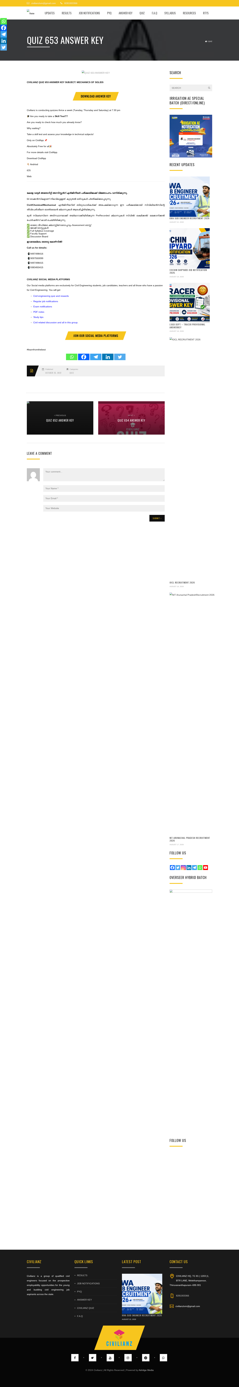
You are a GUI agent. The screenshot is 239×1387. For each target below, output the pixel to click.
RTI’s (206, 13)
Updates (50, 13)
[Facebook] (83, 357)
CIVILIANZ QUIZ (35, 82)
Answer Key (125, 13)
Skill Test (59, 116)
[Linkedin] (107, 357)
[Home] (30, 13)
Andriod (34, 164)
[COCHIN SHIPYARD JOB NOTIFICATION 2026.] (190, 248)
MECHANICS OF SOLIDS (90, 82)
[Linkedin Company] (188, 867)
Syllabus (170, 13)
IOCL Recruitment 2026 (182, 582)
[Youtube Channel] (205, 867)
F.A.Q (154, 13)
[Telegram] (95, 357)
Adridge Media (146, 1370)
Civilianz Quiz (85, 1308)
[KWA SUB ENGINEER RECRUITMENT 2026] (190, 197)
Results (67, 13)
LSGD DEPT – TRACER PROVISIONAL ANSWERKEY (187, 326)
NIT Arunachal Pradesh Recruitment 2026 (190, 839)
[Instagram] (183, 867)
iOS (29, 170)
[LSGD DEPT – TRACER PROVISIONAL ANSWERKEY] (190, 303)
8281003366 (182, 1295)
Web (29, 176)
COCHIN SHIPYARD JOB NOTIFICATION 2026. (188, 271)
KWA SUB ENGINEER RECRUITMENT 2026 (189, 218)
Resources (189, 13)
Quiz (142, 13)
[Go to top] (119, 1338)
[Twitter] (120, 357)
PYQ (109, 13)
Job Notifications (89, 13)
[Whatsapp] (71, 357)
